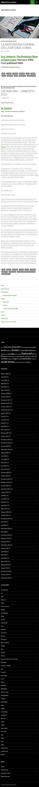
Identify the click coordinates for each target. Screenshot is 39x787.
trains (20, 362)
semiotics (22, 75)
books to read (5, 606)
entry (11, 116)
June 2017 (4, 420)
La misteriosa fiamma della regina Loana (17, 46)
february (34, 354)
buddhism (9, 350)
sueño (2, 721)
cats (22, 350)
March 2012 (4, 561)
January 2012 (4, 568)
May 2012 (3, 555)
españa (19, 354)
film (2, 356)
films (5, 356)
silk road (3, 718)
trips (2, 741)
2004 (3, 73)
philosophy (32, 86)
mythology (4, 675)
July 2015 (3, 495)
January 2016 (4, 476)
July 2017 (3, 416)
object (3, 682)
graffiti (3, 652)
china (26, 350)
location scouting (6, 665)
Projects (5, 305)
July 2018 (3, 377)
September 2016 (5, 449)
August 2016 (4, 452)
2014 (5, 347)
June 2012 (4, 551)
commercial (4, 623)
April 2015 (4, 505)
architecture (4, 590)
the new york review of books (26, 271)
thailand (17, 362)
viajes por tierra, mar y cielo (8, 321)
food (8, 356)
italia (33, 73)
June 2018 (4, 380)
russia (20, 359)
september (26, 358)
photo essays (5, 692)
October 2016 (5, 446)
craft (2, 626)
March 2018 (4, 390)
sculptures (4, 715)
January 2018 (4, 396)
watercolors (4, 748)
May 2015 (3, 502)
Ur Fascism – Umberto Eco (18, 92)
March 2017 (4, 429)
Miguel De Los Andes (8, 2)
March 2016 (4, 469)
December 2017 (5, 400)
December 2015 (5, 479)
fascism (22, 73)
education (4, 632)
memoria (21, 86)
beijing (34, 347)
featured (26, 353)
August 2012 (4, 548)
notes (26, 86)
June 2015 (4, 499)
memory (10, 75)
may (33, 356)
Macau (29, 356)
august (30, 347)
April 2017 (4, 426)
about (2, 312)
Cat (20, 350)
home (2, 285)
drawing (3, 629)
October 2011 (5, 574)
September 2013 (5, 528)
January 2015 (4, 515)
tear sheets (4, 728)
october (4, 358)
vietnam (27, 362)
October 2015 (5, 485)
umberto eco (31, 75)
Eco (3, 56)
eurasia (3, 636)
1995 (3, 269)
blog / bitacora (5, 289)
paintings (3, 685)
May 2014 (3, 522)
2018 (23, 347)
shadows (34, 359)
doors (16, 354)
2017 (19, 347)
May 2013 (3, 532)
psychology (4, 702)
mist (16, 75)
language (14, 86)
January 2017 (4, 436)
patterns (10, 359)
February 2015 (5, 512)
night (35, 356)
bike (2, 596)
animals (26, 347)
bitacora (3, 600)
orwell (33, 269)
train (2, 735)
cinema (3, 298)
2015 (10, 347)
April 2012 (4, 558)
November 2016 (5, 443)
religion (3, 88)
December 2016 (5, 439)
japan (23, 356)
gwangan (19, 356)
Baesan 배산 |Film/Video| (11, 308)
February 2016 (5, 472)
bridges (3, 609)
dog (9, 354)
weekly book (12, 41)
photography (4, 292)
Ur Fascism (6, 108)
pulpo (2, 705)
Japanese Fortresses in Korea (9, 659)
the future (4, 731)
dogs (12, 354)
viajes (23, 362)
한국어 (3, 754)
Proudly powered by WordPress (8, 784)
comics (15, 73)
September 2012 (5, 545)
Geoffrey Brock (15, 67)
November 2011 (5, 571)
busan (15, 350)
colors (5, 354)
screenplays (4, 712)
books (6, 41)
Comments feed (5, 773)
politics (4, 271)
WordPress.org (5, 776)
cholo (2, 616)
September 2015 (5, 489)
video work (6, 302)
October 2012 (5, 541)
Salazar (3, 146)
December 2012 (5, 535)
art (2, 41)
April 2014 (4, 525)
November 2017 (5, 403)
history (8, 86)
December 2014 (5, 518)
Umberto (10, 56)
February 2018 (5, 393)
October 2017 (5, 406)
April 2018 (4, 387)
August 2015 (4, 492)
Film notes (4, 639)
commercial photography (10, 295)
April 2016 (4, 466)
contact (3, 315)
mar (2, 669)
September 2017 (5, 410)
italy (3, 75)
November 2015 (5, 482)
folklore (3, 646)
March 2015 (4, 508)
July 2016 (3, 456)
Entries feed (4, 770)
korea (26, 356)
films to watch (5, 642)
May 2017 (3, 423)
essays (9, 269)
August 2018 (4, 373)
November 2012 (5, 538)
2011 (2, 347)
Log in (2, 766)
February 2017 (5, 433)
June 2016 (4, 459)
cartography (4, 613)
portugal (12, 271)
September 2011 (5, 578)
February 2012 (5, 564)
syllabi (2, 725)
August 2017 (4, 413)
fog (28, 73)
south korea (7, 361)
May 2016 (3, 462)
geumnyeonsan (13, 356)
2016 (14, 347)
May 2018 (3, 383)
